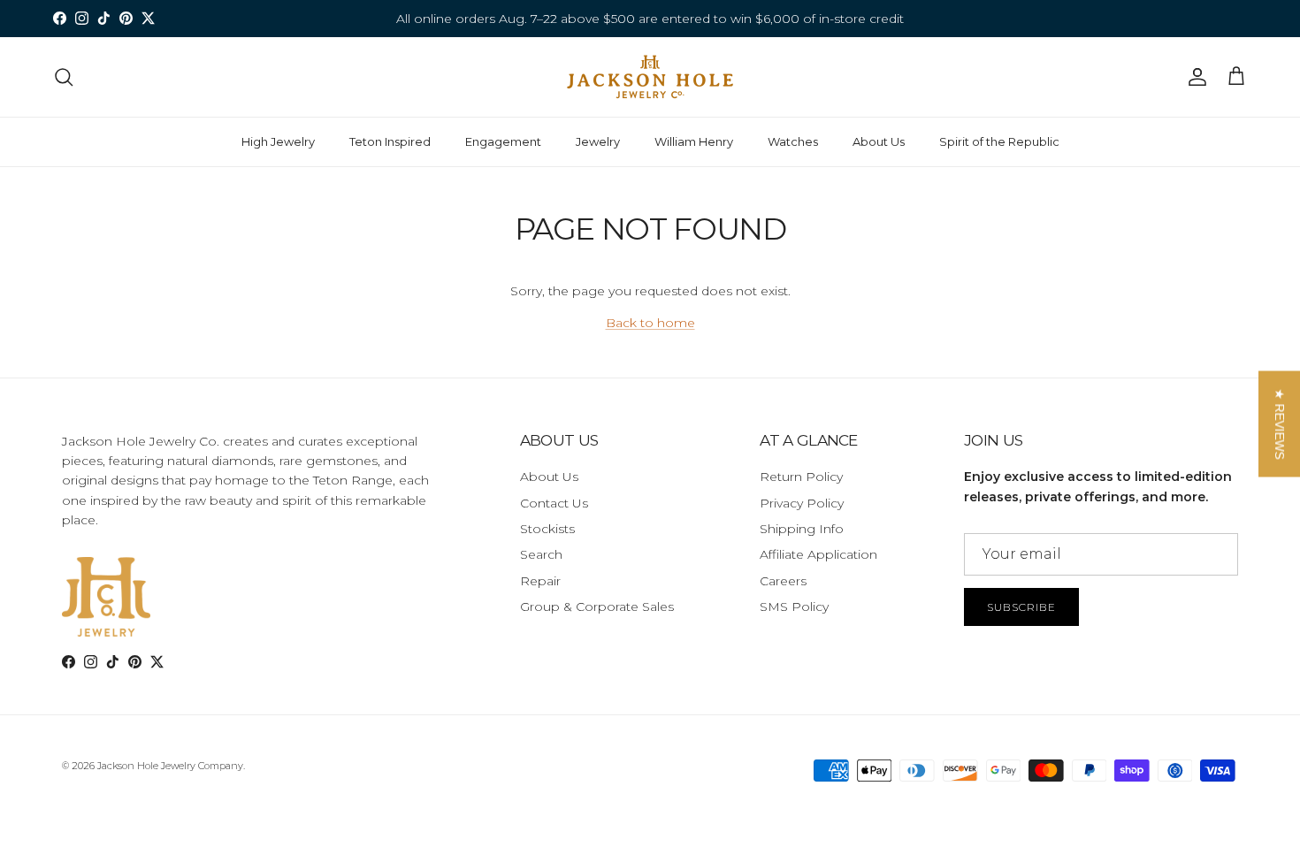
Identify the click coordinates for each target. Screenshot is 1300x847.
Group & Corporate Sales (597, 606)
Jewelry (598, 141)
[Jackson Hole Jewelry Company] (650, 77)
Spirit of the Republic (999, 141)
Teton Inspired (390, 141)
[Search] (63, 77)
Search (541, 554)
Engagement (503, 141)
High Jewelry (278, 141)
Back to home (650, 323)
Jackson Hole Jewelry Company (170, 765)
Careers (783, 581)
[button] (1279, 423)
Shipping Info (802, 529)
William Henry (693, 141)
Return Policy (801, 477)
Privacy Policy (802, 503)
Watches (793, 141)
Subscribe (1021, 607)
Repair (540, 581)
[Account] (1194, 77)
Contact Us (554, 503)
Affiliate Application (818, 554)
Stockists (547, 529)
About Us (879, 141)
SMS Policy (794, 606)
